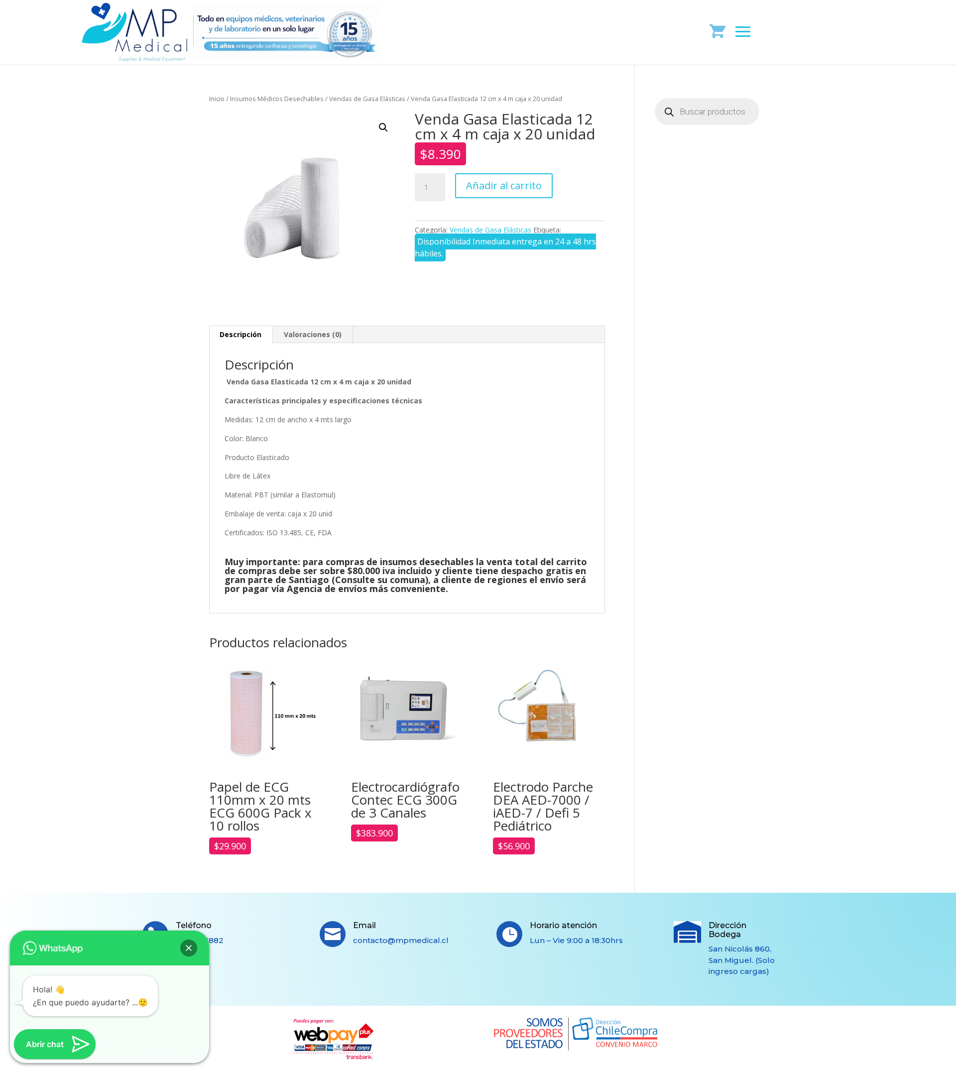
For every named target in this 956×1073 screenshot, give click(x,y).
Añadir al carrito (504, 185)
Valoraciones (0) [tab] (313, 334)
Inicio (217, 98)
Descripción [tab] (240, 334)
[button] (383, 127)
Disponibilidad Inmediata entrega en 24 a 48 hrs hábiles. (505, 247)
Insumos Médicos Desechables (277, 98)
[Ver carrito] (718, 30)
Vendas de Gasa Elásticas (367, 98)
